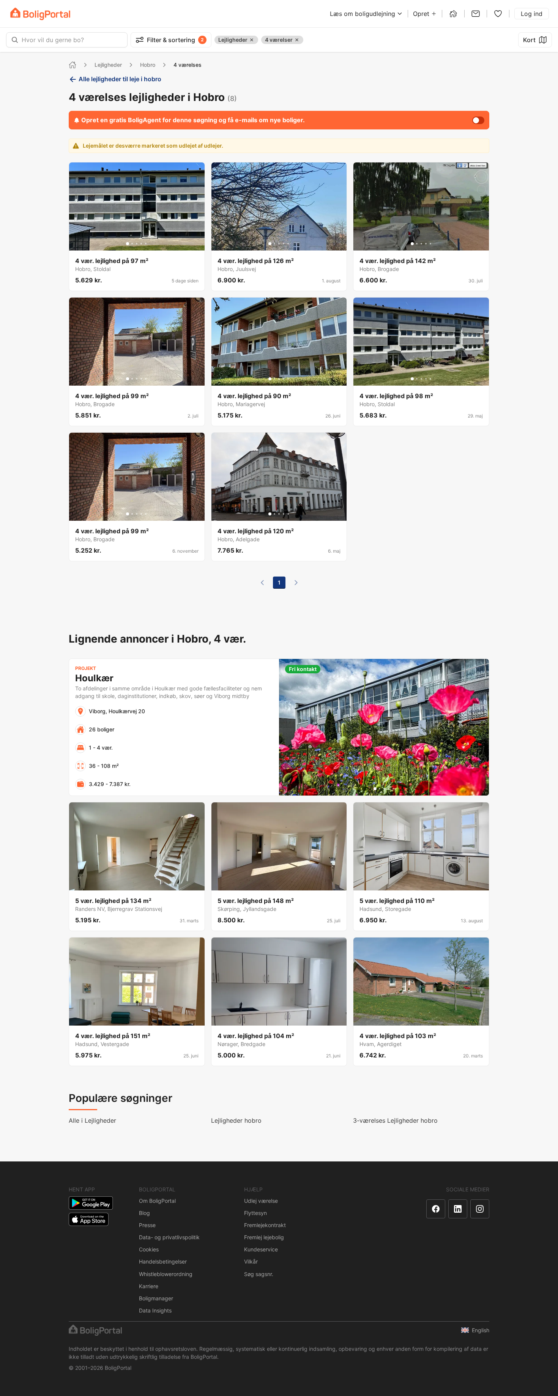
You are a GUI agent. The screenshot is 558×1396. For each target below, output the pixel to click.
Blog (144, 1213)
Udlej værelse (261, 1200)
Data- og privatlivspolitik (169, 1237)
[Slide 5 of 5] (145, 243)
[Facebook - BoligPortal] (435, 1208)
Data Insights (155, 1310)
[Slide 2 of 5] (132, 243)
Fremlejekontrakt (265, 1225)
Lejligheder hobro (236, 1120)
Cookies (149, 1249)
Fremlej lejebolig (264, 1237)
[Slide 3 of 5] (136, 243)
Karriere (148, 1286)
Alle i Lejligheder (92, 1120)
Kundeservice (261, 1249)
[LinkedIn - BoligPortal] (457, 1208)
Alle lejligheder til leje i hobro (120, 79)
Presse (147, 1225)
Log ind (531, 13)
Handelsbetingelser (163, 1261)
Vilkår (251, 1261)
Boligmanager (156, 1298)
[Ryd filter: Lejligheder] (251, 40)
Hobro (147, 64)
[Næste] (296, 583)
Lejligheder (108, 64)
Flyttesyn (255, 1213)
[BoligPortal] (40, 14)
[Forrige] (262, 583)
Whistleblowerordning (165, 1274)
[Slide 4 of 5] (141, 243)
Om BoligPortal (157, 1200)
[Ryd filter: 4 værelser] (296, 40)
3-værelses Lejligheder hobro (395, 1120)
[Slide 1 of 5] (127, 243)
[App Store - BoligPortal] (89, 1219)
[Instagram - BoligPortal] (479, 1208)
